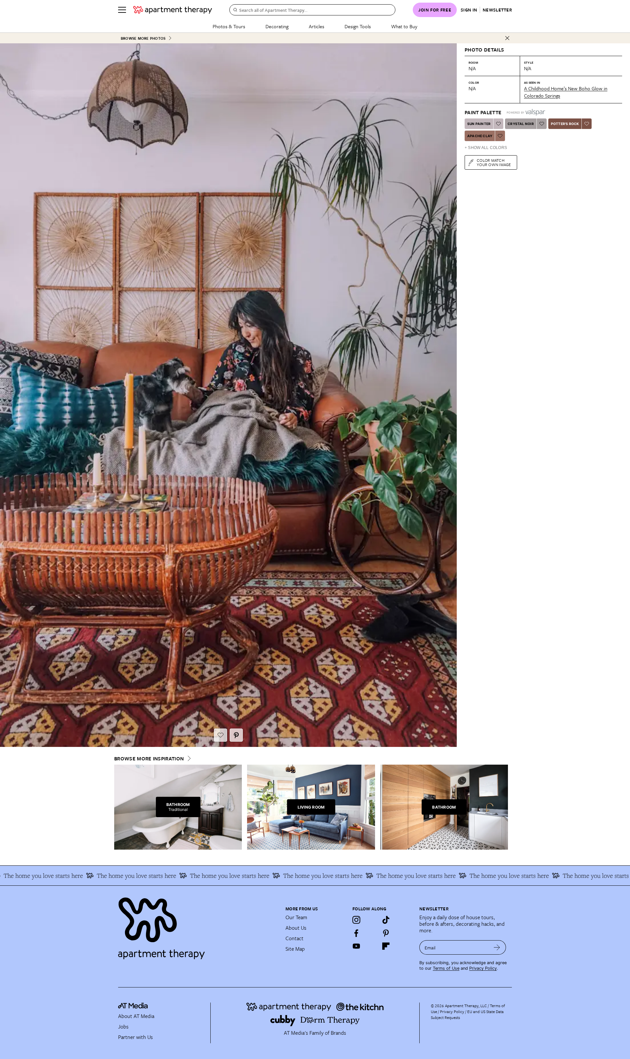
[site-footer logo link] (133, 1006)
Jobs (123, 1026)
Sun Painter (479, 124)
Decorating (276, 26)
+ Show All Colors (486, 147)
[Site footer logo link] (198, 925)
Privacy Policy (483, 968)
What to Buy (404, 26)
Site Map (295, 949)
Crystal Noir (521, 124)
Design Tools (358, 26)
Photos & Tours (229, 26)
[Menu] (122, 10)
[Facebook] (356, 933)
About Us (295, 928)
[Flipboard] (386, 946)
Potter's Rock (565, 124)
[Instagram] (356, 920)
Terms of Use (446, 968)
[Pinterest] (386, 933)
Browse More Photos (143, 38)
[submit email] (497, 947)
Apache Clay (479, 136)
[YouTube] (356, 946)
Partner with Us (135, 1037)
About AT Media (136, 1016)
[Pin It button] (236, 735)
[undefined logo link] (172, 10)
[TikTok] (386, 920)
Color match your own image (494, 162)
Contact (294, 938)
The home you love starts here (98, 875)
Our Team (296, 917)
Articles (316, 26)
